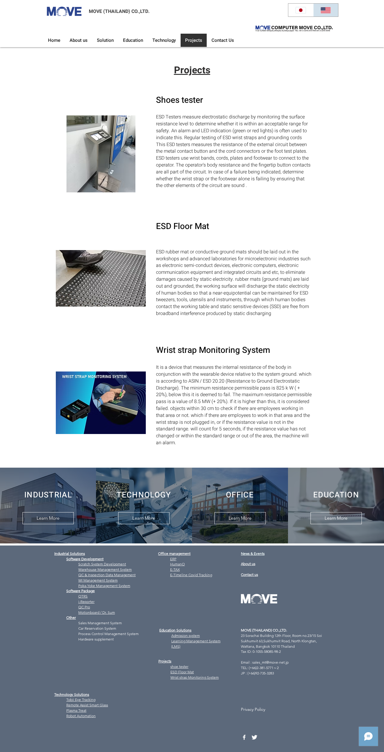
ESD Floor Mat (182, 672)
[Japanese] (300, 10)
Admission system (185, 635)
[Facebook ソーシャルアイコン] (244, 737)
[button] (105, 40)
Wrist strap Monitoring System (194, 677)
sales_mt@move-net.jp (270, 662)
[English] (325, 10)
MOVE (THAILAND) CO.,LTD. (119, 11)
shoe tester (179, 666)
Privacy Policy (253, 709)
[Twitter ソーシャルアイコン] (254, 737)
